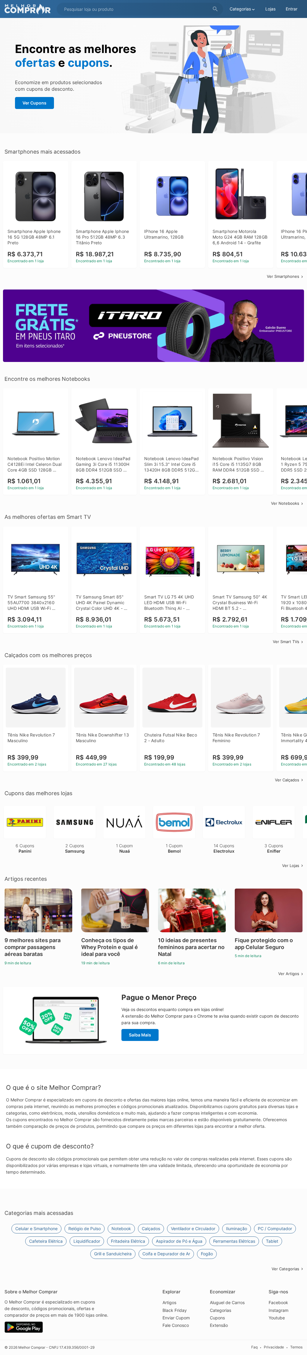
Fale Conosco (175, 1325)
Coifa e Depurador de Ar (166, 1253)
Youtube (277, 1317)
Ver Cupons (34, 102)
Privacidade (274, 1347)
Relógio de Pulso (84, 1228)
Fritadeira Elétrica (128, 1241)
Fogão (207, 1253)
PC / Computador (275, 1228)
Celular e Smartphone (36, 1228)
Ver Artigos (288, 973)
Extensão (219, 1325)
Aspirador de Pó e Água (179, 1241)
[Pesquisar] (215, 9)
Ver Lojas (290, 865)
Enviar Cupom (176, 1317)
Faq (254, 1347)
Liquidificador (86, 1241)
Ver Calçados (287, 779)
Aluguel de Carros (227, 1302)
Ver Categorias (285, 1268)
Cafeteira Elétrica (46, 1241)
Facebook (278, 1302)
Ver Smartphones (283, 276)
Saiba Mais (140, 1034)
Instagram (278, 1310)
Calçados (151, 1228)
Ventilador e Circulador (193, 1228)
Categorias (220, 1310)
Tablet (272, 1241)
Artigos (169, 1302)
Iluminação (236, 1228)
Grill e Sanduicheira (113, 1253)
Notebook (121, 1228)
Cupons (217, 1317)
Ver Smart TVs (286, 641)
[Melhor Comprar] (29, 9)
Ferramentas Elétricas (234, 1241)
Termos (296, 1347)
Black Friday (174, 1310)
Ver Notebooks (285, 503)
